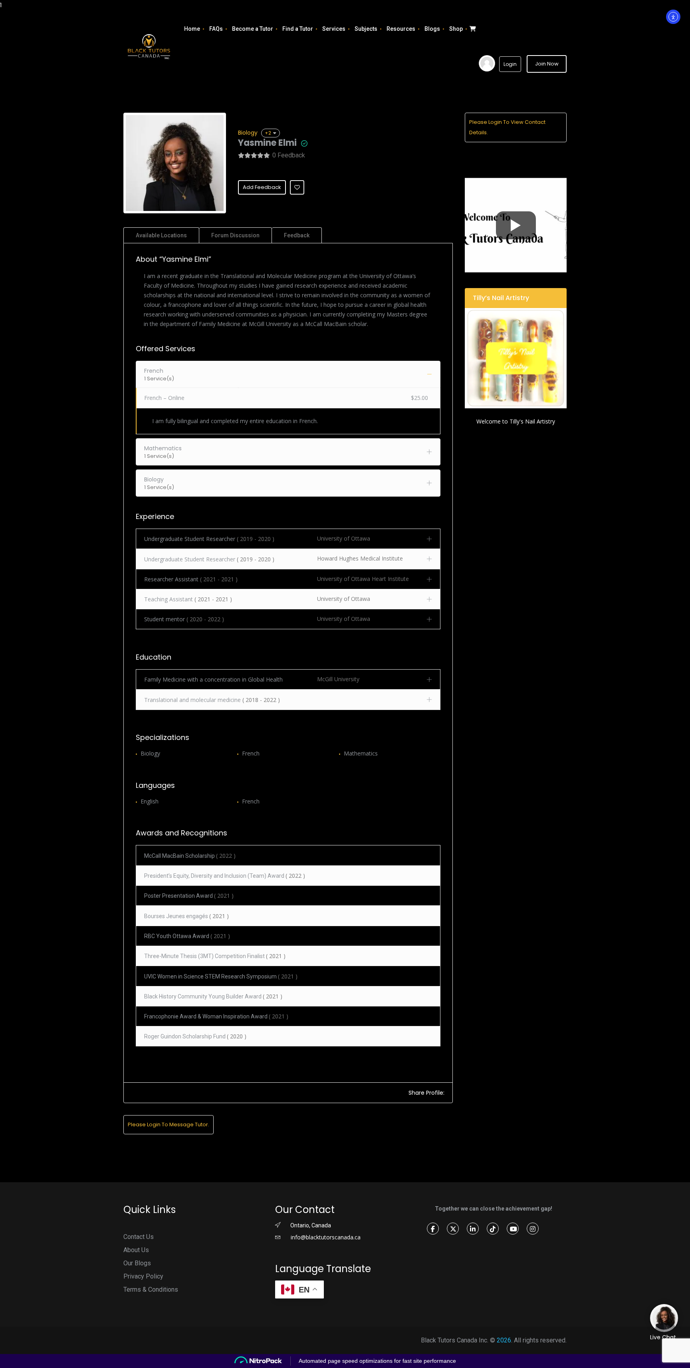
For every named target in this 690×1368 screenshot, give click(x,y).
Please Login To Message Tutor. (168, 1124)
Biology (248, 133)
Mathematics (361, 753)
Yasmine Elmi (267, 143)
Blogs (432, 29)
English (150, 801)
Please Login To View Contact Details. (507, 127)
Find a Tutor (297, 29)
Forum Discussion (235, 235)
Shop (456, 29)
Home (192, 29)
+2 (268, 132)
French (251, 753)
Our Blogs (137, 1263)
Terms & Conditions (150, 1289)
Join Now (547, 64)
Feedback (296, 235)
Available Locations (161, 235)
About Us (136, 1250)
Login (510, 64)
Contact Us (138, 1237)
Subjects (366, 29)
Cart (472, 28)
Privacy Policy (143, 1276)
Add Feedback (262, 187)
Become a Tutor (252, 29)
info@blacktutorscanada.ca (325, 1237)
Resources (401, 29)
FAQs (216, 29)
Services (333, 29)
